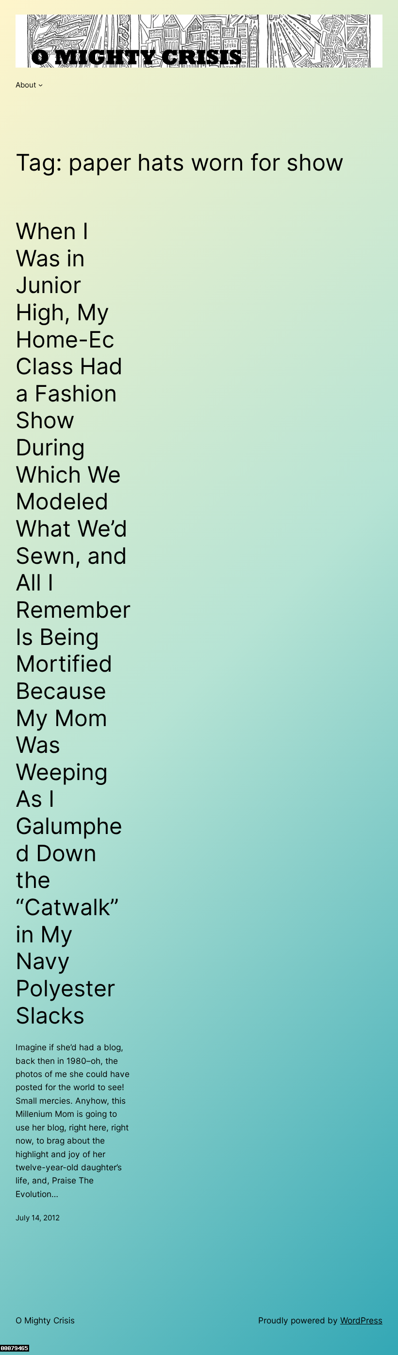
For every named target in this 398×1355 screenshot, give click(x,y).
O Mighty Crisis (45, 1320)
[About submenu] (40, 85)
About (26, 84)
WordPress (361, 1320)
